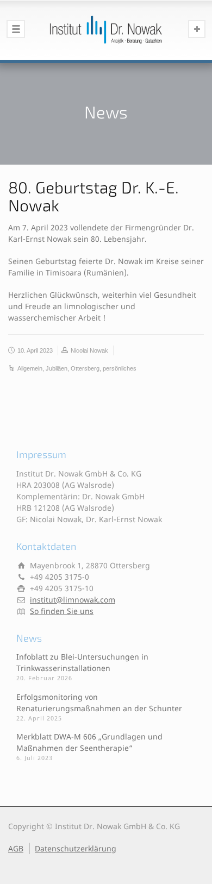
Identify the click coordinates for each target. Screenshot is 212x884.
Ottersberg (85, 368)
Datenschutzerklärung (75, 848)
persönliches (119, 368)
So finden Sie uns (61, 611)
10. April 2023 (35, 350)
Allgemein (29, 368)
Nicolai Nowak (89, 350)
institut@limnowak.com (72, 599)
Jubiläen (56, 368)
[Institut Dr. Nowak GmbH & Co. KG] (106, 30)
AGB (15, 848)
